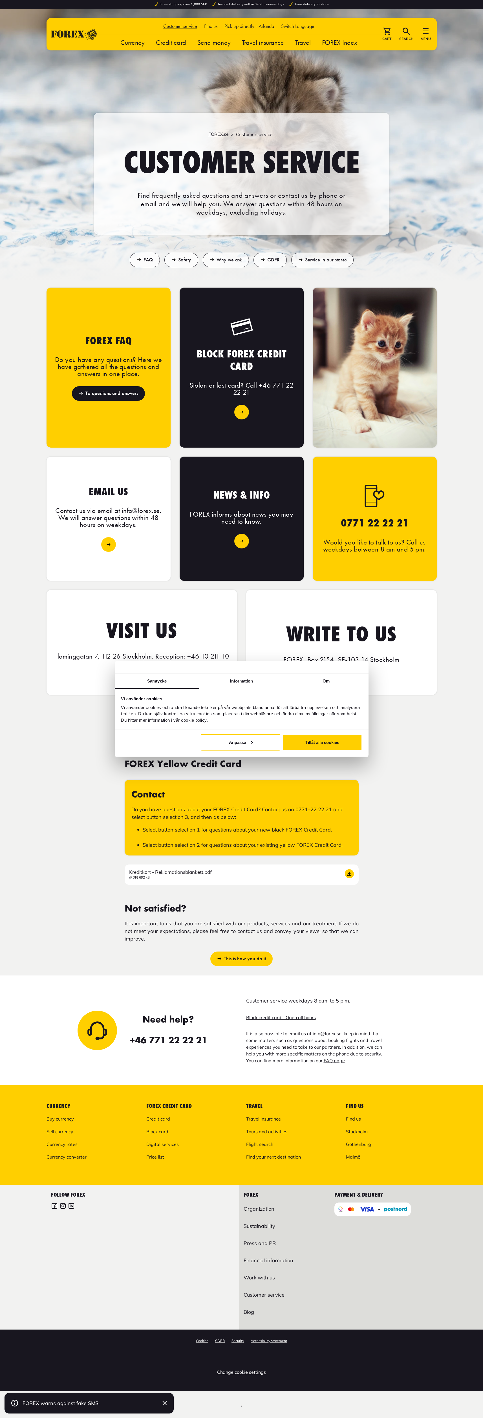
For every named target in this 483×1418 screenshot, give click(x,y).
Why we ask (229, 260)
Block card (157, 1131)
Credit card (171, 42)
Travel (303, 42)
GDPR (273, 260)
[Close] (165, 1403)
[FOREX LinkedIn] (71, 1207)
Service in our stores (326, 260)
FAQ (148, 260)
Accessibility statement (269, 1341)
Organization (259, 1209)
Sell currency (60, 1131)
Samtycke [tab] (157, 681)
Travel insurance (263, 42)
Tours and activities (266, 1131)
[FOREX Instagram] (63, 1207)
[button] (297, 26)
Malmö (353, 1157)
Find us (211, 26)
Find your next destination (273, 1157)
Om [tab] (326, 681)
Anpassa (237, 742)
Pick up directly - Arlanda (249, 26)
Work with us (259, 1277)
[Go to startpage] (74, 34)
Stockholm (357, 1131)
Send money (214, 42)
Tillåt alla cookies (322, 742)
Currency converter (67, 1157)
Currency (132, 42)
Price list (155, 1157)
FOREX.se (218, 134)
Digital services (162, 1144)
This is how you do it (245, 959)
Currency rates (62, 1144)
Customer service (180, 26)
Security (237, 1341)
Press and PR (260, 1243)
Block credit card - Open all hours (281, 1017)
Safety (184, 260)
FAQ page (334, 1060)
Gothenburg (358, 1144)
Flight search (259, 1144)
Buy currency (60, 1119)
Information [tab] (241, 681)
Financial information (268, 1260)
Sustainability (259, 1226)
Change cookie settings (241, 1372)
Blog (249, 1312)
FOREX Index (339, 42)
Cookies (202, 1341)
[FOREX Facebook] (54, 1207)
